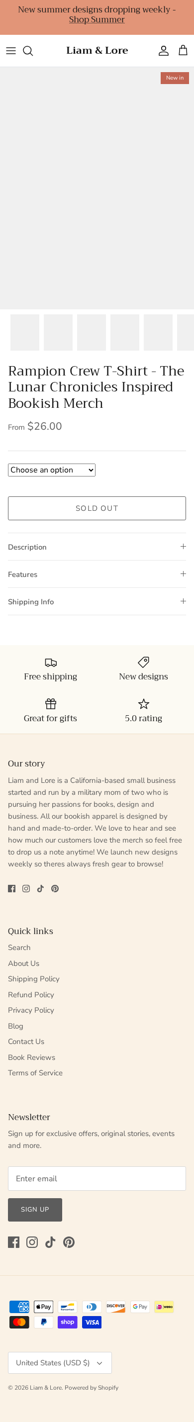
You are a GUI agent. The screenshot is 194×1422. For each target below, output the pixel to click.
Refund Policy (31, 995)
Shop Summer (97, 19)
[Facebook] (11, 888)
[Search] (33, 51)
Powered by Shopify (91, 1388)
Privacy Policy (31, 1010)
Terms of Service (35, 1073)
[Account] (161, 51)
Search (19, 947)
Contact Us (26, 1041)
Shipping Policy (34, 979)
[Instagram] (26, 888)
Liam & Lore (46, 1388)
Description (27, 547)
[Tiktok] (40, 888)
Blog (15, 1026)
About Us (23, 963)
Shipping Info (31, 602)
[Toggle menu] (11, 51)
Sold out (97, 508)
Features (22, 574)
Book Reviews (31, 1057)
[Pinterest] (55, 888)
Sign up (35, 1209)
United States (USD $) (53, 1363)
